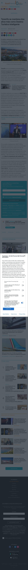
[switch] (22, 285)
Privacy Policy (22, 314)
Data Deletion (6, 314)
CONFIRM (8, 308)
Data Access (14, 314)
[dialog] (14, 285)
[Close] (25, 256)
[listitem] (14, 282)
